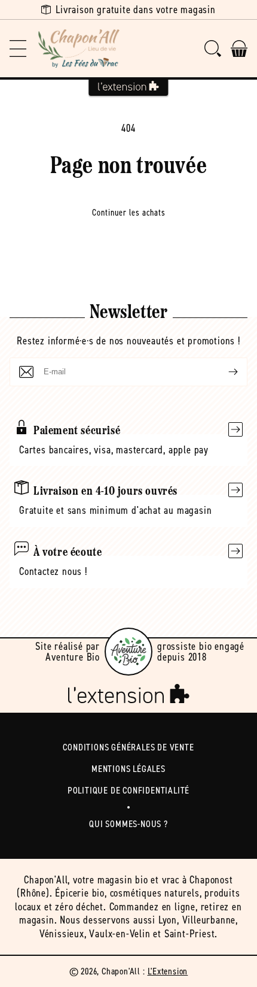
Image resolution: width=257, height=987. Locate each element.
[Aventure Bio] (128, 652)
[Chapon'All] (79, 48)
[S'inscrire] (223, 372)
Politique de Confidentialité (128, 790)
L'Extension (168, 971)
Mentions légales (128, 768)
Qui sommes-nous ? (128, 824)
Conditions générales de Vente (128, 747)
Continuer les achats (129, 213)
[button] (18, 48)
